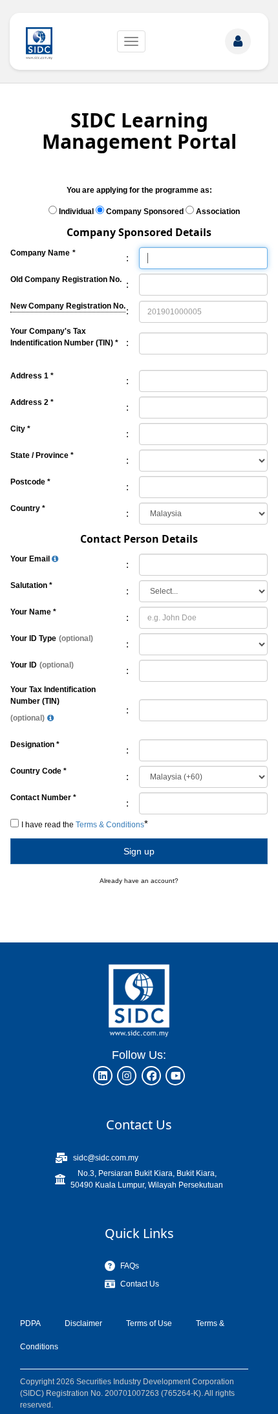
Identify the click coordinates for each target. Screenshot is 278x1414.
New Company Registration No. (67, 305)
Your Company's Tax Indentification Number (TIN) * (64, 337)
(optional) (76, 638)
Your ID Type (33, 638)
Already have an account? (139, 880)
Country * (27, 508)
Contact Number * (43, 797)
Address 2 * (32, 402)
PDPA (30, 1323)
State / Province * (42, 455)
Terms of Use (149, 1323)
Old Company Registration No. (66, 279)
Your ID (23, 664)
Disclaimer (83, 1323)
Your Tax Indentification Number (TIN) (53, 695)
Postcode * (30, 481)
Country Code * (38, 771)
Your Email (31, 558)
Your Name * (33, 611)
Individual (76, 211)
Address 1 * (32, 375)
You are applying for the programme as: (139, 190)
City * (20, 428)
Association (218, 211)
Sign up (139, 851)
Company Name (40, 252)
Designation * (34, 744)
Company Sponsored (145, 211)
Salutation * (31, 585)
